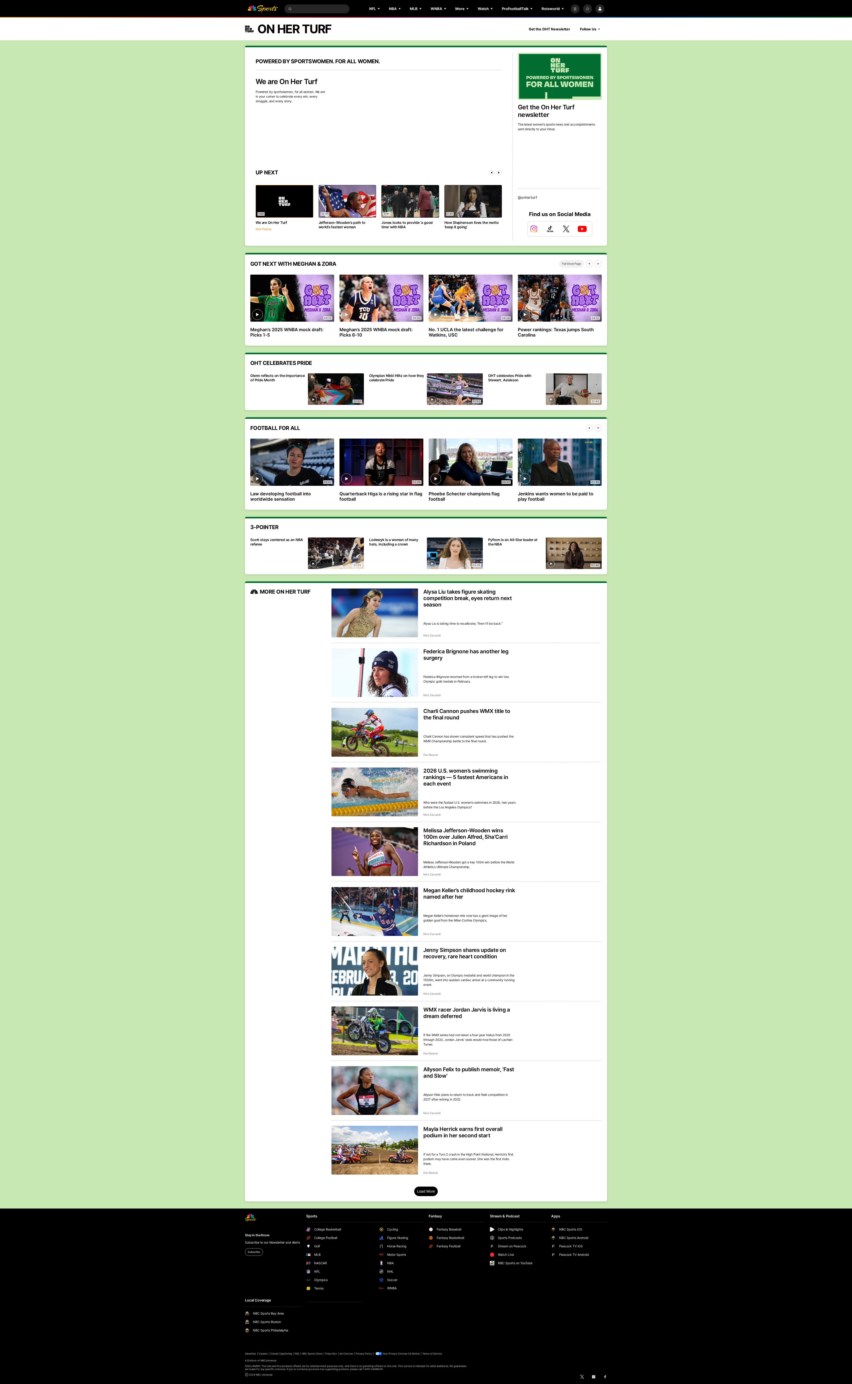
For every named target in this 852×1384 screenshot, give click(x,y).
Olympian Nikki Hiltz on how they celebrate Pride (396, 377)
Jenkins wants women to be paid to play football (555, 496)
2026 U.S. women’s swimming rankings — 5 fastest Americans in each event (465, 777)
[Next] (498, 172)
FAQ (297, 1353)
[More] (575, 8)
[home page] (263, 9)
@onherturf (527, 197)
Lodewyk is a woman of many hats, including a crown (393, 541)
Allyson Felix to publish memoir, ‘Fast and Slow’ (468, 1072)
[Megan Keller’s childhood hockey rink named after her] (374, 911)
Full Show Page (571, 263)
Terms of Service (432, 1353)
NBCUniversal (268, 1360)
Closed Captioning (281, 1353)
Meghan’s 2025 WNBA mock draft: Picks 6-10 (376, 332)
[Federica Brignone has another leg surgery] (374, 672)
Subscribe (254, 1252)
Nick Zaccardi (432, 635)
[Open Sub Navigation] (379, 9)
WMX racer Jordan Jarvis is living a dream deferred (466, 1012)
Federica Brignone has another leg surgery (465, 654)
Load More (426, 1191)
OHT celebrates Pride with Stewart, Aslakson (509, 377)
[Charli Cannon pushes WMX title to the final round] (374, 732)
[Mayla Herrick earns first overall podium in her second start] (374, 1150)
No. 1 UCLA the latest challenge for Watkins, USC (466, 332)
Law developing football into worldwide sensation (280, 496)
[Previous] (491, 172)
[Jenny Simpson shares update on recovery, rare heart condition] (374, 971)
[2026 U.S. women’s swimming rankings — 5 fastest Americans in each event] (374, 792)
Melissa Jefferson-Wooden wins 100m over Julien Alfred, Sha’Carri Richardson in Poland (465, 837)
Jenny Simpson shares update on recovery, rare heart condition (464, 953)
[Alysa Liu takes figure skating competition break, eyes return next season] (374, 613)
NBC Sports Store (312, 1353)
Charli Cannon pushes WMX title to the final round (466, 714)
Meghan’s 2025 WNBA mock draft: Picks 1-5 (286, 332)
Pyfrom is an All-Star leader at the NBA (512, 541)
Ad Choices (346, 1353)
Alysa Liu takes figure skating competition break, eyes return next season (467, 598)
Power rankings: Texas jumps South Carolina (556, 332)
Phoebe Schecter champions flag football (464, 496)
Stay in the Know (257, 1235)
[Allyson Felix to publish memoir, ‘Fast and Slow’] (374, 1090)
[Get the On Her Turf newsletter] (560, 76)
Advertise (250, 1353)
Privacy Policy (364, 1353)
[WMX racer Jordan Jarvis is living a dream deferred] (374, 1030)
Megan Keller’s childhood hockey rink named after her (469, 893)
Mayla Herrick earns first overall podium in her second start (462, 1132)
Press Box (331, 1353)
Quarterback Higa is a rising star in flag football (380, 496)
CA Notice (414, 1353)
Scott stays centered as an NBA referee (276, 541)
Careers (263, 1353)
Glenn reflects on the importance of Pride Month (277, 377)
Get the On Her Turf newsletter (546, 110)
